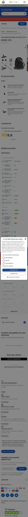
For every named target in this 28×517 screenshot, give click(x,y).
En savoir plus (9, 251)
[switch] (24, 2)
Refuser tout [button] (14, 273)
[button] (14, 277)
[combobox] (25, 239)
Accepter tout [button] (14, 270)
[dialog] (14, 258)
